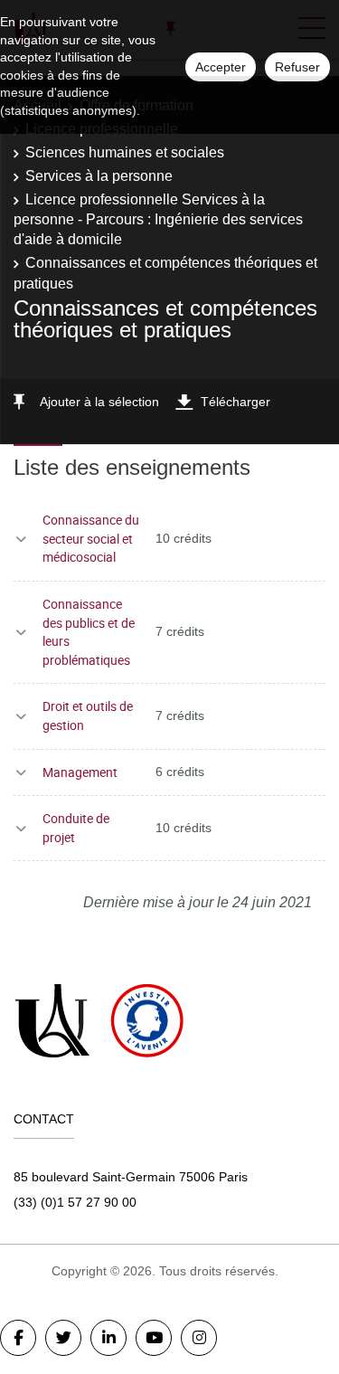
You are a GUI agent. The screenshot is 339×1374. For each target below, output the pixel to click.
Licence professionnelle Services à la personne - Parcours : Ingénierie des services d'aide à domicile (158, 220)
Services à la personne (99, 176)
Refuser (297, 67)
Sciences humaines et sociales (124, 152)
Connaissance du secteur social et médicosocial (90, 538)
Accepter (220, 67)
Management (80, 772)
